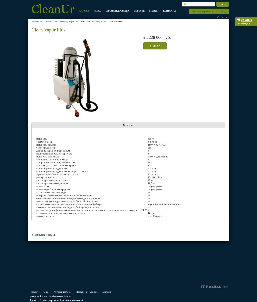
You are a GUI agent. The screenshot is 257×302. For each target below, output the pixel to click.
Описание (128, 125)
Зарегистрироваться (202, 11)
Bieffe (83, 21)
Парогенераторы (66, 21)
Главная (35, 21)
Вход (223, 11)
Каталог (49, 21)
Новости (80, 291)
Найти (222, 4)
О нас (46, 291)
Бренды (93, 291)
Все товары (97, 21)
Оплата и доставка (62, 291)
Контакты (106, 291)
